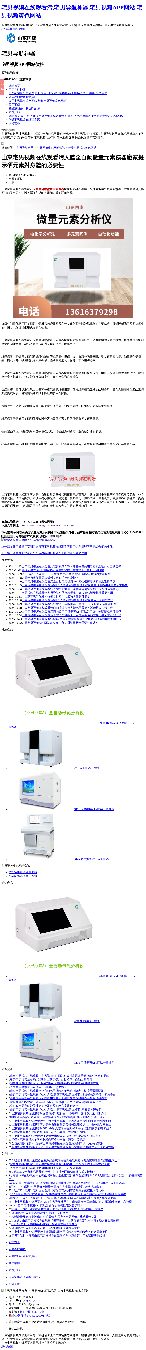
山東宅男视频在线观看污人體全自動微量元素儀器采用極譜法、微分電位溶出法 (71, 615)
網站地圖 (19, 28)
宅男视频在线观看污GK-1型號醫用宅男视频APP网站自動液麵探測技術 (66, 574)
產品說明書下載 (18, 108)
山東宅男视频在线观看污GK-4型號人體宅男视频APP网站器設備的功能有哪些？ (72, 619)
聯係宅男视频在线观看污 (48, 115)
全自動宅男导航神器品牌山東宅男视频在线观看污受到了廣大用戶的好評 (57, 1143)
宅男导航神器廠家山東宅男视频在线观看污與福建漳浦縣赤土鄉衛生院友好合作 (60, 1164)
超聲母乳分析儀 (97, 93)
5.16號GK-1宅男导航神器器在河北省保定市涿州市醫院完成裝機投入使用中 (57, 1190)
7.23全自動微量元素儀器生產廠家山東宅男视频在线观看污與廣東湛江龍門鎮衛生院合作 (65, 1160)
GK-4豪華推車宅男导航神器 (91, 859)
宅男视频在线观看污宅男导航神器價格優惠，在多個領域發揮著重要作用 (67, 592)
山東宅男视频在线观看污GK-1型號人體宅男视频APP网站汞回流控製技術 (67, 600)
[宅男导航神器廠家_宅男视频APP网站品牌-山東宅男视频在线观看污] (22, 44)
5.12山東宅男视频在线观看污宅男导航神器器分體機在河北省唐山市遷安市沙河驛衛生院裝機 (68, 1194)
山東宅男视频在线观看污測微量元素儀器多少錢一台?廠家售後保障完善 (56, 1135)
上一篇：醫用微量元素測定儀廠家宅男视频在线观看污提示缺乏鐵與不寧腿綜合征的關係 (57, 546)
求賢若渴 (117, 115)
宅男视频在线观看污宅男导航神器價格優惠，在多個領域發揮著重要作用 (55, 1102)
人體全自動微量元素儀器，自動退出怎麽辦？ (38, 1087)
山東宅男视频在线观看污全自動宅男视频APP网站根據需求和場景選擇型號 (68, 581)
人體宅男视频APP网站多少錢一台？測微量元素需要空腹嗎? (48, 1132)
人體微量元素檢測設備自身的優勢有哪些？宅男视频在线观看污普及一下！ (58, 1216)
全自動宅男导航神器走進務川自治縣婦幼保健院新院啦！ (47, 1228)
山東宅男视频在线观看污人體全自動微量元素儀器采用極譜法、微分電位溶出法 (61, 1124)
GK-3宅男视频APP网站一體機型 (94, 809)
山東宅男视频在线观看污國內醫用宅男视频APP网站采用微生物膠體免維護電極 (71, 611)
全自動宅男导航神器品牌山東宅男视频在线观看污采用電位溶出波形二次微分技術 (62, 1147)
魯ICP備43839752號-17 (34, 1311)
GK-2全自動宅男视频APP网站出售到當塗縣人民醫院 (44, 1224)
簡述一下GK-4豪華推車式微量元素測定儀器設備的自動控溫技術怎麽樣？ (57, 1209)
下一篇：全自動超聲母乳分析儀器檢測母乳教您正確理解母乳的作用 (44, 553)
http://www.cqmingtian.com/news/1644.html (47, 525)
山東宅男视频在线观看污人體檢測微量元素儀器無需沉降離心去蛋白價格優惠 (70, 589)
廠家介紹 (14, 112)
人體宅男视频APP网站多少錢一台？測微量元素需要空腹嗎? (59, 622)
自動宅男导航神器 (46, 93)
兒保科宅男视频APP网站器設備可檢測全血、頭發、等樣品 (48, 1139)
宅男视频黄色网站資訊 (23, 97)
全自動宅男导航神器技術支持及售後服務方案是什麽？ (44, 1105)
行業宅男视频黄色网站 (52, 100)
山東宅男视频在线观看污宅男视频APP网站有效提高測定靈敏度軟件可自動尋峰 (71, 566)
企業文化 (70, 115)
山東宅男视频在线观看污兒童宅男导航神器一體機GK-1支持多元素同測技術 (69, 604)
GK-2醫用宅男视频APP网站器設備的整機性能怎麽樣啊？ (47, 1205)
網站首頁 (14, 85)
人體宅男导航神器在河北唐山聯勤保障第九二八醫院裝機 (45, 1167)
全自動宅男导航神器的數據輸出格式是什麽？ (39, 1213)
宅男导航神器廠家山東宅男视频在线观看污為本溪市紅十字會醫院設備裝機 (58, 1235)
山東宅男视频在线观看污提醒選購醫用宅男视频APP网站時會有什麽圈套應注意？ (62, 1231)
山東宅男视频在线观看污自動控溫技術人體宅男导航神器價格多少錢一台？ (58, 1117)
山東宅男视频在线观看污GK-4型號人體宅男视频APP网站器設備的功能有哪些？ (61, 1128)
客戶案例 (14, 104)
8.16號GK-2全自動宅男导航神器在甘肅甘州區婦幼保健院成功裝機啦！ (54, 1171)
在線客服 (7, 28)
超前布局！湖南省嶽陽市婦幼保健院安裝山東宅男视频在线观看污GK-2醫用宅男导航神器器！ (69, 1182)
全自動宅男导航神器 (21, 93)
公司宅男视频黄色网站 (23, 100)
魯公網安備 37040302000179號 (31, 1315)
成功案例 (35, 108)
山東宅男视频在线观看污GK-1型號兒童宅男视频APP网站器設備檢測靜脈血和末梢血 (75, 585)
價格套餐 (14, 123)
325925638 (28, 1300)
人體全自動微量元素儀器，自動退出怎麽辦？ (50, 577)
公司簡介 (26, 115)
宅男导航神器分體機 (87, 767)
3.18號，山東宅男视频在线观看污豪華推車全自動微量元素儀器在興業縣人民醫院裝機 (65, 1220)
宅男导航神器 (17, 89)
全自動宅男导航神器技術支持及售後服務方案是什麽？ (56, 596)
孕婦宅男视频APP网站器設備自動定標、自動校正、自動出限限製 (63, 570)
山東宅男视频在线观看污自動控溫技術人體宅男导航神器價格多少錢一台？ (69, 607)
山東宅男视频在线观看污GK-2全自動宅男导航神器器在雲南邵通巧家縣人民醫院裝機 (63, 1198)
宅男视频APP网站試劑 (72, 93)
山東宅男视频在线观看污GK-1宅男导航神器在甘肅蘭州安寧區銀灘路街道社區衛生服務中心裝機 (71, 1201)
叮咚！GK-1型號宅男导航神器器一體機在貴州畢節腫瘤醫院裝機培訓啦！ (56, 1186)
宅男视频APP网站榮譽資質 (94, 115)
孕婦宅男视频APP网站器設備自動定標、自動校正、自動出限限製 (51, 1079)
